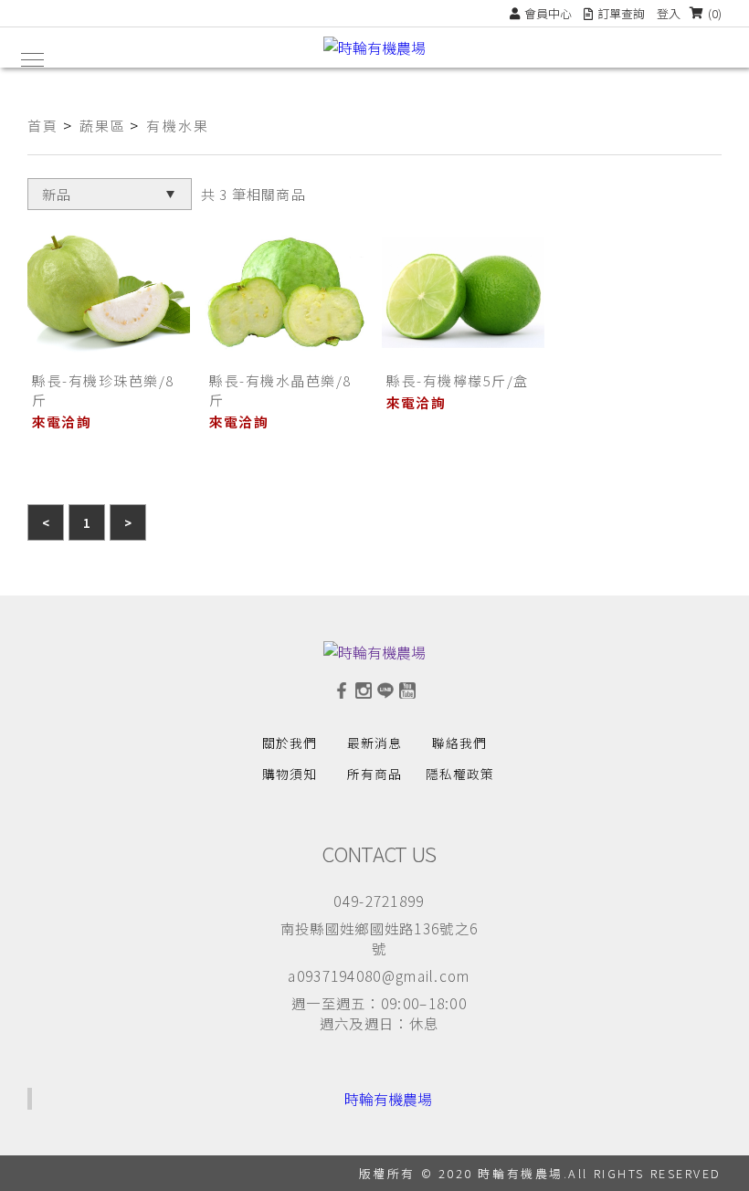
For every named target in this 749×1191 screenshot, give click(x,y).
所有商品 (374, 773)
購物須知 (289, 773)
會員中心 (548, 13)
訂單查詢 (621, 13)
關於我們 (289, 742)
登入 (668, 13)
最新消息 (374, 742)
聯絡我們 (459, 742)
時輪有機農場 (388, 1099)
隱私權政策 (460, 773)
